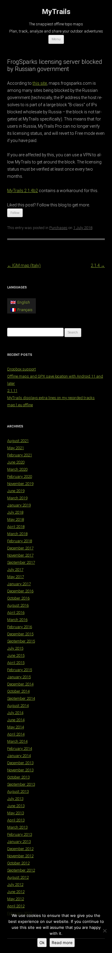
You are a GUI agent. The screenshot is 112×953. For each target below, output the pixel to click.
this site (40, 83)
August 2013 (18, 791)
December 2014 (20, 684)
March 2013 (17, 827)
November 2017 (20, 555)
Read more (62, 942)
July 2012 (15, 884)
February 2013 (19, 834)
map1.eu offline (20, 405)
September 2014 (21, 698)
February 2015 (19, 670)
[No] (105, 931)
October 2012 (18, 863)
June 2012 (15, 891)
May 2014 (15, 727)
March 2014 (17, 741)
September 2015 (21, 641)
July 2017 (15, 569)
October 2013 (18, 777)
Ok (42, 942)
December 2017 (20, 548)
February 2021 (19, 455)
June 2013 (15, 806)
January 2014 (19, 755)
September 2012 (21, 870)
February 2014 (19, 748)
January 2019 (19, 505)
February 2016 (19, 627)
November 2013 (20, 770)
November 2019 (20, 483)
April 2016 (15, 612)
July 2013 (15, 798)
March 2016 (17, 619)
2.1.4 (98, 265)
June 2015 (15, 655)
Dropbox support (21, 369)
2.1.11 (12, 390)
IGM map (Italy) (24, 265)
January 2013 (19, 841)
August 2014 (18, 705)
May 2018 (15, 519)
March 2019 (17, 498)
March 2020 (17, 469)
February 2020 (19, 476)
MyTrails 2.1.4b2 (22, 190)
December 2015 (20, 634)
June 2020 (15, 462)
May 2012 (15, 899)
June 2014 (15, 720)
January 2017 (19, 584)
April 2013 (15, 820)
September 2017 (21, 562)
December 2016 (20, 591)
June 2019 (15, 491)
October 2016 (18, 598)
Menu (56, 39)
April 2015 (15, 662)
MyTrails (56, 11)
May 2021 (15, 448)
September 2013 (21, 784)
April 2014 (15, 734)
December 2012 (20, 849)
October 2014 (18, 691)
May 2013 (15, 813)
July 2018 (15, 512)
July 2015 (15, 648)
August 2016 (18, 605)
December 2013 (20, 763)
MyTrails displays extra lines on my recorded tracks (51, 398)
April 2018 (15, 526)
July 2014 (15, 712)
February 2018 (19, 541)
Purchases (58, 227)
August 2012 (18, 877)
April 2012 (15, 906)
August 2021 (18, 440)
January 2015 (19, 677)
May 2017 (15, 576)
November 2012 (20, 856)
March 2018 (17, 534)
